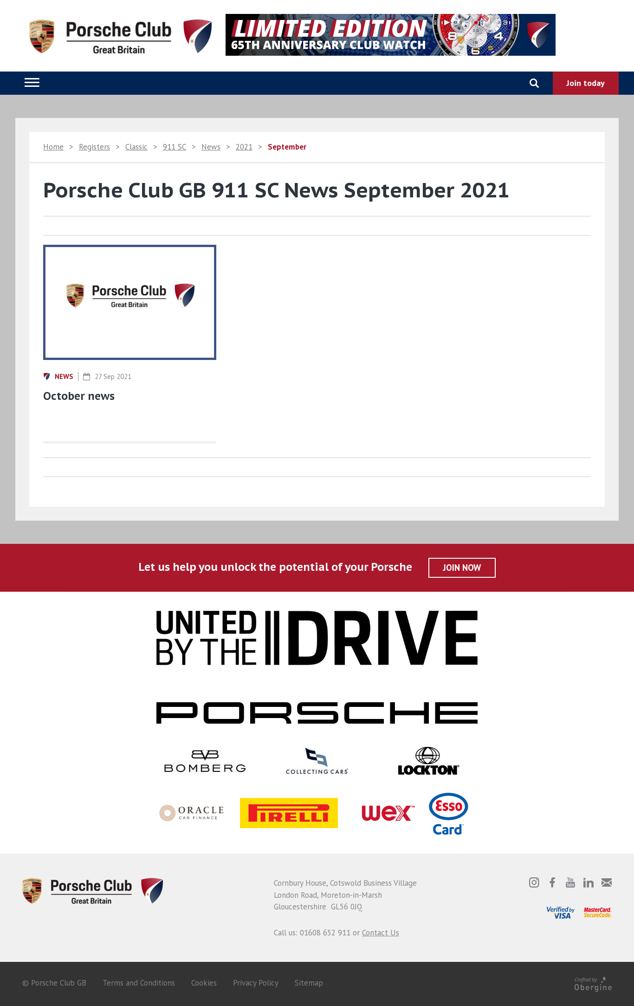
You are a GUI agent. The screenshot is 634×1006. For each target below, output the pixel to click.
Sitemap (309, 983)
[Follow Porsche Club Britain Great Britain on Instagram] (534, 882)
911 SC (174, 147)
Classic (136, 147)
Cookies (204, 983)
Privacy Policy (255, 983)
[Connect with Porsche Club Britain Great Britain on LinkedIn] (588, 882)
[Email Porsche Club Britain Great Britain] (607, 882)
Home (53, 147)
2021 (244, 147)
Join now (462, 567)
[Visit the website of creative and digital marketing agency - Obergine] (593, 982)
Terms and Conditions (139, 983)
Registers (94, 147)
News (210, 147)
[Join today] (586, 83)
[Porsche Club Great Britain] (92, 889)
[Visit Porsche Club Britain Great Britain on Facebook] (552, 882)
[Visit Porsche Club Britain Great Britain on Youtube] (570, 882)
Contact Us (380, 933)
